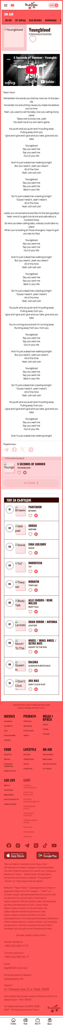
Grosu (32, 526)
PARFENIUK (35, 507)
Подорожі (27, 769)
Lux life (9, 780)
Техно (26, 764)
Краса (45, 724)
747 (30, 567)
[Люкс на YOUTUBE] (12, 5)
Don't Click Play (36, 684)
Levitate (32, 626)
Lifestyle (29, 749)
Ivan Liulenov (37, 544)
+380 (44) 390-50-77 (16, 957)
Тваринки (27, 726)
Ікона (31, 548)
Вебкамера (9, 795)
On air (8, 20)
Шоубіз (9, 716)
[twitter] (23, 450)
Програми (8, 790)
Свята (26, 735)
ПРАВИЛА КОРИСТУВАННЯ (30, 786)
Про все (27, 754)
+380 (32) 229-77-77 (16, 946)
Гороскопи (28, 731)
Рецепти (8, 754)
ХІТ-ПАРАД (20, 20)
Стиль (45, 729)
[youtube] (54, 845)
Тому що (33, 585)
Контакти (27, 827)
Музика (7, 740)
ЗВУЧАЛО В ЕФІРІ (50, 764)
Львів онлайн (10, 804)
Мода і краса (48, 717)
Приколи (27, 721)
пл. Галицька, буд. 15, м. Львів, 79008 (26, 989)
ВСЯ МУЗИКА (35, 20)
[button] (33, 39)
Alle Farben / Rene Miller (40, 601)
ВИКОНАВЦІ (51, 20)
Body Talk (33, 607)
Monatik (33, 582)
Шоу (6, 731)
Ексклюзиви (9, 735)
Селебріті (8, 726)
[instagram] (18, 845)
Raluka (33, 662)
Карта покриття (11, 799)
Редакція (27, 836)
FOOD (7, 749)
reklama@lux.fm (13, 979)
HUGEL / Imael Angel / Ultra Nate (42, 642)
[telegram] (6, 450)
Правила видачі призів (30, 821)
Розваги (29, 716)
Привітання (28, 759)
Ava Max (33, 681)
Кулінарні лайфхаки (8, 765)
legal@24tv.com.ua (15, 968)
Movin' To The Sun (37, 647)
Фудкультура (10, 771)
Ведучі (7, 785)
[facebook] (14, 450)
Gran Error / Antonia (42, 622)
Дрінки (7, 759)
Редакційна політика (28, 814)
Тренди (46, 734)
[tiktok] (45, 845)
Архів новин (28, 832)
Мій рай (32, 529)
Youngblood (24, 468)
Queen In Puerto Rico (39, 666)
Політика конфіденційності (31, 800)
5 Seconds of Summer (40, 34)
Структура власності (28, 793)
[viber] (31, 450)
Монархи (8, 721)
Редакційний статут (29, 807)
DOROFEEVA (35, 563)
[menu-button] (5, 5)
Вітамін (32, 511)
